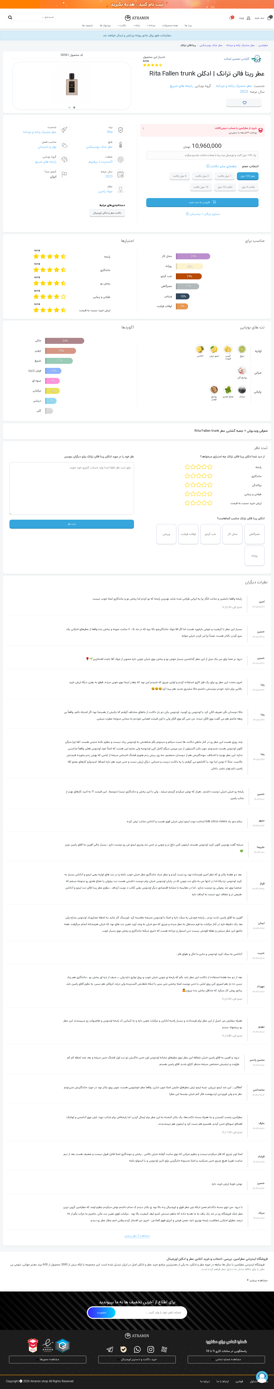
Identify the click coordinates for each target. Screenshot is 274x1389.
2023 (244, 91)
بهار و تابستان (47, 147)
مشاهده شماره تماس (228, 1359)
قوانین (239, 1381)
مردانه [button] (151, 25)
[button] (74, 108)
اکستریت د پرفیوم (101, 161)
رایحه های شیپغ (181, 86)
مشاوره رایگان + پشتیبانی (204, 214)
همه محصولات (170, 25)
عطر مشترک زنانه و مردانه (234, 86)
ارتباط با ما (223, 1381)
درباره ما (205, 1381)
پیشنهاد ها (105, 25)
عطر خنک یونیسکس (99, 147)
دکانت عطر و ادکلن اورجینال (107, 213)
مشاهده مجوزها (49, 1359)
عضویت (101, 1312)
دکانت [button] (122, 25)
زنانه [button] (137, 25)
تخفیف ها (87, 25)
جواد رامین (105, 191)
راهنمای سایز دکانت (223, 166)
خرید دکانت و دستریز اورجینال (138, 1359)
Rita (110, 132)
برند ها (188, 25)
